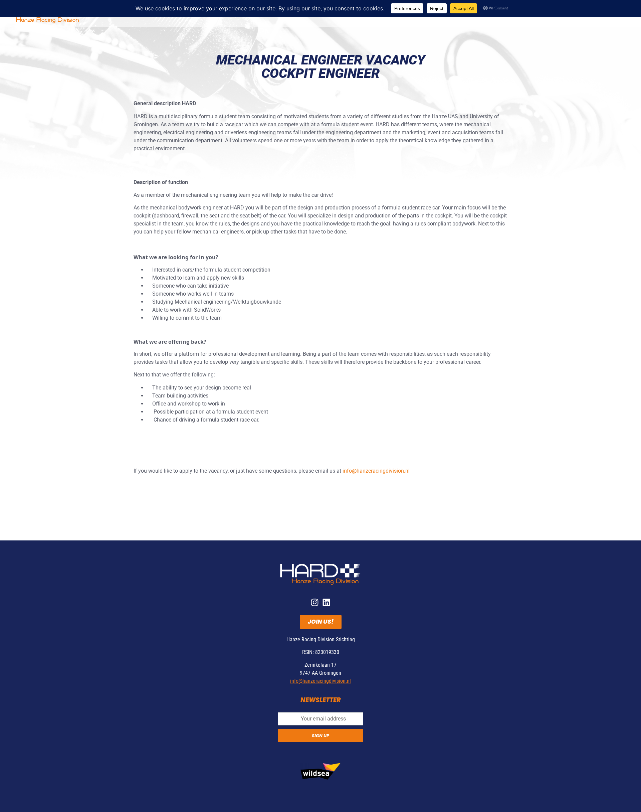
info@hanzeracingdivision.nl (376, 471)
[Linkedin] (326, 602)
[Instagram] (314, 602)
